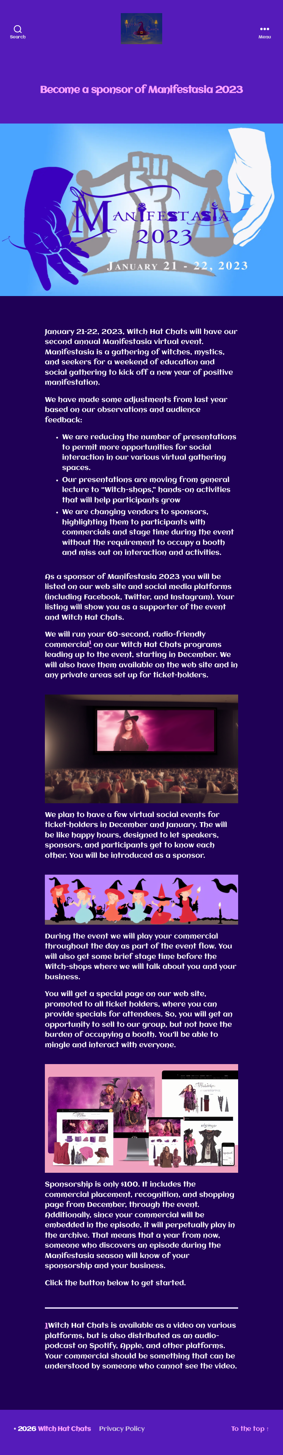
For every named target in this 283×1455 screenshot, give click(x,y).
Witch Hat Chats (64, 1429)
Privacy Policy (121, 1429)
